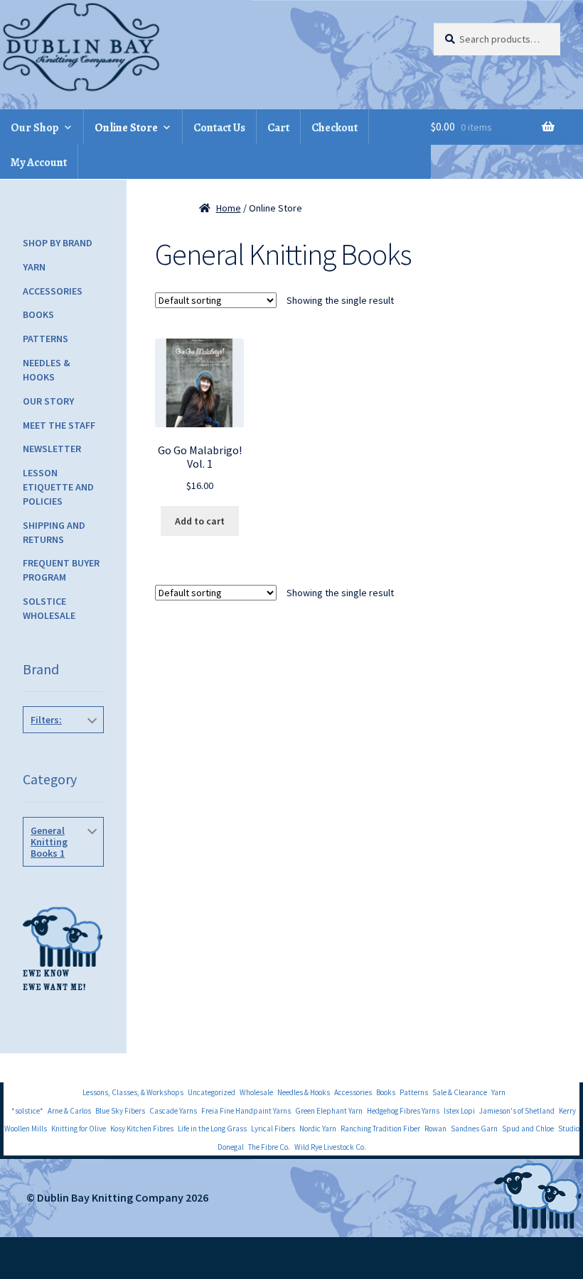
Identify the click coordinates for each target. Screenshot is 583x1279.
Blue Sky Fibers (120, 1111)
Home (228, 208)
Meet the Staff (59, 425)
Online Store (126, 128)
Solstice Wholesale (49, 608)
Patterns (45, 338)
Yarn (34, 266)
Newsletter (52, 448)
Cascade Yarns (173, 1111)
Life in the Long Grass (212, 1128)
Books (38, 314)
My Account (39, 162)
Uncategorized (211, 1092)
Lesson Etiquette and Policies (58, 486)
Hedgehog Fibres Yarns (403, 1111)
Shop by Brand (57, 242)
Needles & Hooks (46, 369)
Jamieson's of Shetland (517, 1111)
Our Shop (35, 128)
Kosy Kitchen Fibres (141, 1128)
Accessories (52, 291)
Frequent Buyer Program (61, 569)
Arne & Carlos (69, 1111)
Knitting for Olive (78, 1128)
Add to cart (200, 521)
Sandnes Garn (474, 1128)
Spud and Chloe (528, 1128)
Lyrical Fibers (273, 1128)
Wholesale (256, 1092)
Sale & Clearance (459, 1092)
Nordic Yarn (317, 1128)
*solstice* (27, 1111)
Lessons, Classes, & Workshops (132, 1092)
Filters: (46, 719)
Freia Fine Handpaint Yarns (246, 1111)
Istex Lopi (459, 1111)
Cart (278, 128)
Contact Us (219, 128)
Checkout (334, 128)
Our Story (48, 401)
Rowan (435, 1128)
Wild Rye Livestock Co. (330, 1147)
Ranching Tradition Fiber (380, 1128)
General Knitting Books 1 (49, 842)
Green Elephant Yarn (329, 1111)
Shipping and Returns (54, 532)
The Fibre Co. (269, 1147)
